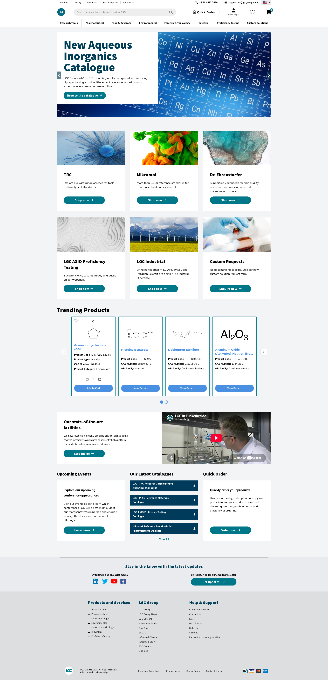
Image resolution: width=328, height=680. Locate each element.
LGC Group (145, 609)
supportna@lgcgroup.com (243, 2)
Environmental (99, 622)
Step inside (82, 454)
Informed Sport (147, 641)
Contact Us (195, 614)
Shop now (82, 200)
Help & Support (110, 2)
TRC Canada (145, 646)
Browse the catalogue (82, 95)
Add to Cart (93, 388)
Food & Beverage (100, 618)
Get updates (211, 582)
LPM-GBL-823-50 (101, 354)
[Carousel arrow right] (269, 75)
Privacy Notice (173, 670)
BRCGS (142, 632)
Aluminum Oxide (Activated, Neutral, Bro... (234, 351)
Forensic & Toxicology (102, 627)
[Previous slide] (64, 352)
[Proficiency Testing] (89, 636)
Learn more (82, 530)
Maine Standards (148, 623)
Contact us (128, 2)
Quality (77, 2)
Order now (228, 530)
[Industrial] (89, 632)
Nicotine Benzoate (134, 350)
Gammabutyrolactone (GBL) (90, 347)
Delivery (193, 628)
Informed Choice (148, 637)
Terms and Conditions (149, 670)
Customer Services (199, 609)
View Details (141, 388)
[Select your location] (266, 2)
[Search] (171, 12)
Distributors (195, 623)
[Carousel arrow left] (59, 75)
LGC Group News (148, 614)
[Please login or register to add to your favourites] (76, 321)
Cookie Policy (193, 670)
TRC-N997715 (146, 359)
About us (64, 2)
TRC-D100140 (193, 359)
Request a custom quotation (205, 637)
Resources (91, 2)
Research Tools (99, 609)
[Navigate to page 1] (161, 402)
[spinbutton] (93, 379)
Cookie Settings (214, 670)
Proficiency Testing (101, 636)
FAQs (192, 618)
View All (164, 539)
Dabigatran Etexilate (183, 350)
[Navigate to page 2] (166, 402)
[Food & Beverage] (89, 618)
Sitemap (193, 632)
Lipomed (143, 650)
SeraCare (143, 628)
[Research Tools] (89, 610)
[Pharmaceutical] (89, 614)
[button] (100, 379)
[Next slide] (264, 352)
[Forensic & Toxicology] (89, 627)
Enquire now (228, 289)
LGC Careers (145, 618)
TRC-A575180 (240, 359)
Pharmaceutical (99, 614)
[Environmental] (89, 623)
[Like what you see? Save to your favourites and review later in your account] (252, 12)
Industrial (96, 631)
